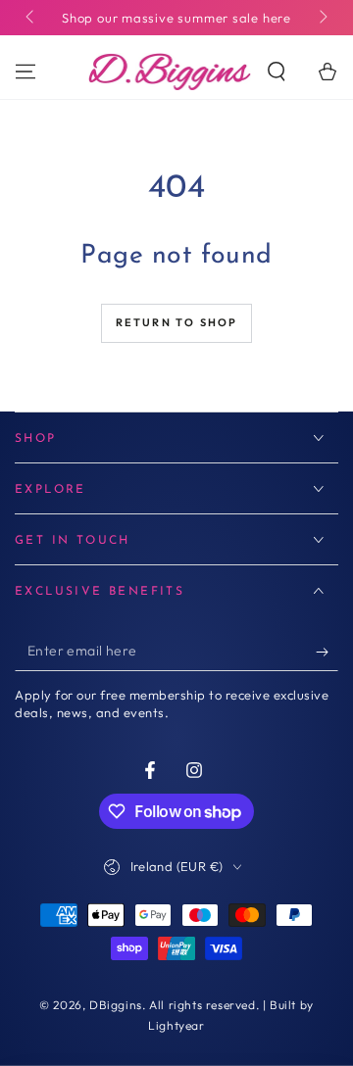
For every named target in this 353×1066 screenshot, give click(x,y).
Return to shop (177, 322)
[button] (276, 71)
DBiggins (115, 1004)
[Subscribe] (327, 651)
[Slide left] (31, 17)
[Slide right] (321, 17)
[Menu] (25, 71)
